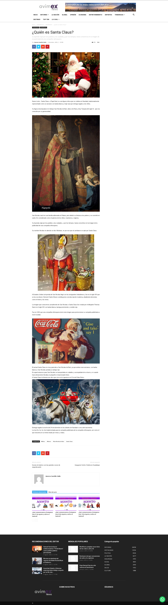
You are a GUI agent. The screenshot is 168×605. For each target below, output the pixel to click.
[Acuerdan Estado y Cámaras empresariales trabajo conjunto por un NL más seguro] (37, 570)
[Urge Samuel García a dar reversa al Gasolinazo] (73, 567)
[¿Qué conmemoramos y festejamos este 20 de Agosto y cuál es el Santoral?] (66, 503)
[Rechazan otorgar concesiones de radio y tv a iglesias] (73, 558)
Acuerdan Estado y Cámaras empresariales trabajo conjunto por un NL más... (53, 570)
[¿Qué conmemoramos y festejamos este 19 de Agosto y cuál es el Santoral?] (89, 503)
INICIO (35, 15)
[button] (133, 15)
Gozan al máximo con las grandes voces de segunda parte (46, 466)
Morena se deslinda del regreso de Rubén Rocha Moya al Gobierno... (53, 560)
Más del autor (53, 492)
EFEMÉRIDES (49, 25)
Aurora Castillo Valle (40, 42)
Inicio (33, 25)
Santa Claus (69, 441)
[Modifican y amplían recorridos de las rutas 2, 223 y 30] (73, 549)
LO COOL (55, 19)
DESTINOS (36, 19)
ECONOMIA (82, 15)
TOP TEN (46, 19)
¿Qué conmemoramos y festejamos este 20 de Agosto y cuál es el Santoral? (65, 514)
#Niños (43, 441)
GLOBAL (64, 15)
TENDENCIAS (119, 15)
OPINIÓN (73, 15)
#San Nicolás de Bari (58, 441)
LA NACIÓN (55, 15)
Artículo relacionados (39, 492)
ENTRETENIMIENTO (95, 15)
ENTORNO (43, 15)
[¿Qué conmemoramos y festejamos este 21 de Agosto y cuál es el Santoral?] (42, 503)
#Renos (49, 441)
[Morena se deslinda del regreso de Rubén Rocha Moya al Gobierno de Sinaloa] (37, 561)
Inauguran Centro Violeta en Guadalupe (87, 465)
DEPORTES (108, 15)
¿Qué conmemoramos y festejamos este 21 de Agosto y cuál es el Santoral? (42, 514)
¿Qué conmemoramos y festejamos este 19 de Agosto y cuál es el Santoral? (89, 514)
